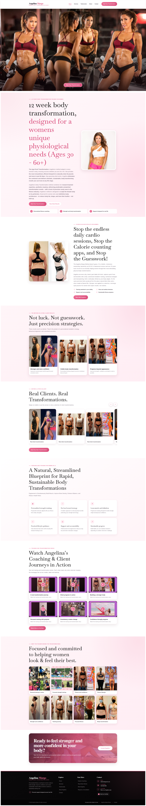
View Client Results (54, 203)
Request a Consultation (83, 789)
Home (70, 3)
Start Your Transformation (109, 3)
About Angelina (62, 789)
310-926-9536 (103, 785)
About (90, 3)
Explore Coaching (82, 781)
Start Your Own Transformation (39, 449)
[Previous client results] (111, 404)
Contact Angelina (105, 748)
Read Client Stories (82, 783)
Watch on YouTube (103, 794)
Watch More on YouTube (37, 628)
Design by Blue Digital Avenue (91, 802)
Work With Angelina (81, 297)
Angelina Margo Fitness (106, 802)
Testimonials (84, 3)
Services (76, 3)
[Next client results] (115, 404)
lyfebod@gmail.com (105, 781)
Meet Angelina (81, 786)
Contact (96, 3)
